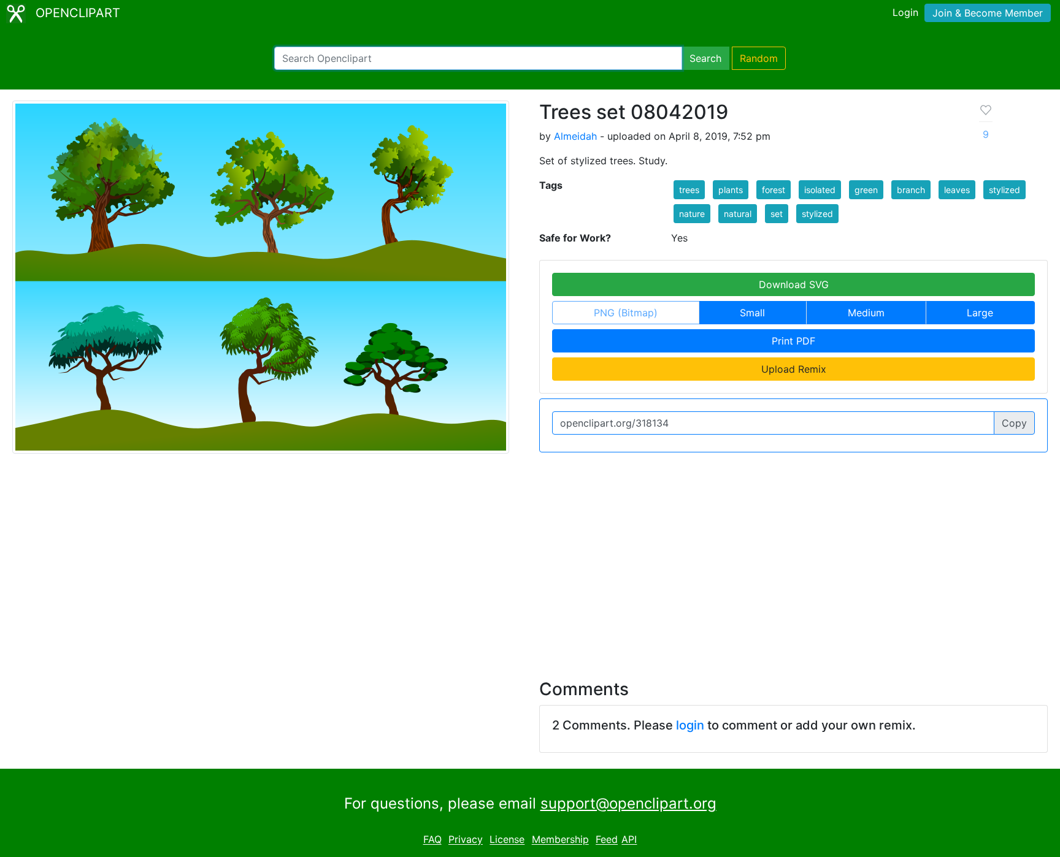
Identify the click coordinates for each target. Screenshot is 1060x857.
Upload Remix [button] (793, 369)
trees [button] (689, 190)
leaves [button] (957, 190)
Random (759, 58)
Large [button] (980, 313)
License (507, 840)
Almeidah (575, 136)
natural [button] (737, 213)
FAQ (432, 840)
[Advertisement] (530, 559)
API (629, 840)
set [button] (776, 213)
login (690, 725)
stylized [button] (1004, 190)
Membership (560, 840)
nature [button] (692, 213)
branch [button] (911, 190)
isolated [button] (819, 190)
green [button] (866, 190)
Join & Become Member (987, 13)
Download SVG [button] (794, 284)
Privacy (465, 840)
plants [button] (730, 190)
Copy (1014, 423)
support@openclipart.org (628, 803)
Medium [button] (866, 313)
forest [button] (773, 190)
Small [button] (752, 313)
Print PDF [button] (793, 341)
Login (905, 12)
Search (705, 58)
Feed (607, 840)
